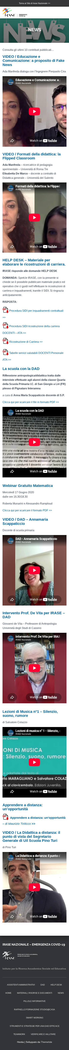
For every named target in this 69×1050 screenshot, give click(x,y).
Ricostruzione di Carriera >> (26, 341)
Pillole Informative (34, 1001)
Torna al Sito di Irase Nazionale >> (34, 3)
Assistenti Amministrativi (21, 985)
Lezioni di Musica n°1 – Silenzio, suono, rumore (30, 713)
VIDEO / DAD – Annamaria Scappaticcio (25, 521)
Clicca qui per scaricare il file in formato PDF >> (31, 402)
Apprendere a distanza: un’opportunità (23, 807)
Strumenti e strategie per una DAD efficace (34, 1026)
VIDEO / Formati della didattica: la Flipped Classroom (32, 156)
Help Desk (56, 985)
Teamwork (19, 1034)
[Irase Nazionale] (17, 12)
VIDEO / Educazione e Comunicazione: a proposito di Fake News (33, 60)
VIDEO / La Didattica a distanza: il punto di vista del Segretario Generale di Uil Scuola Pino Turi (31, 836)
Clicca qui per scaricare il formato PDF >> (27, 510)
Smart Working (34, 1018)
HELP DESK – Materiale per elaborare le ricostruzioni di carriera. (34, 262)
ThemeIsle (46, 1042)
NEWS (61, 993)
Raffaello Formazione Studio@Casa (34, 1009)
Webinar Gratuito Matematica (28, 486)
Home (8, 993)
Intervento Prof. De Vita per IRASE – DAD (34, 615)
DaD (43, 985)
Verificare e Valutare (43, 1034)
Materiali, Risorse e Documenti (34, 993)
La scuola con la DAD (21, 369)
